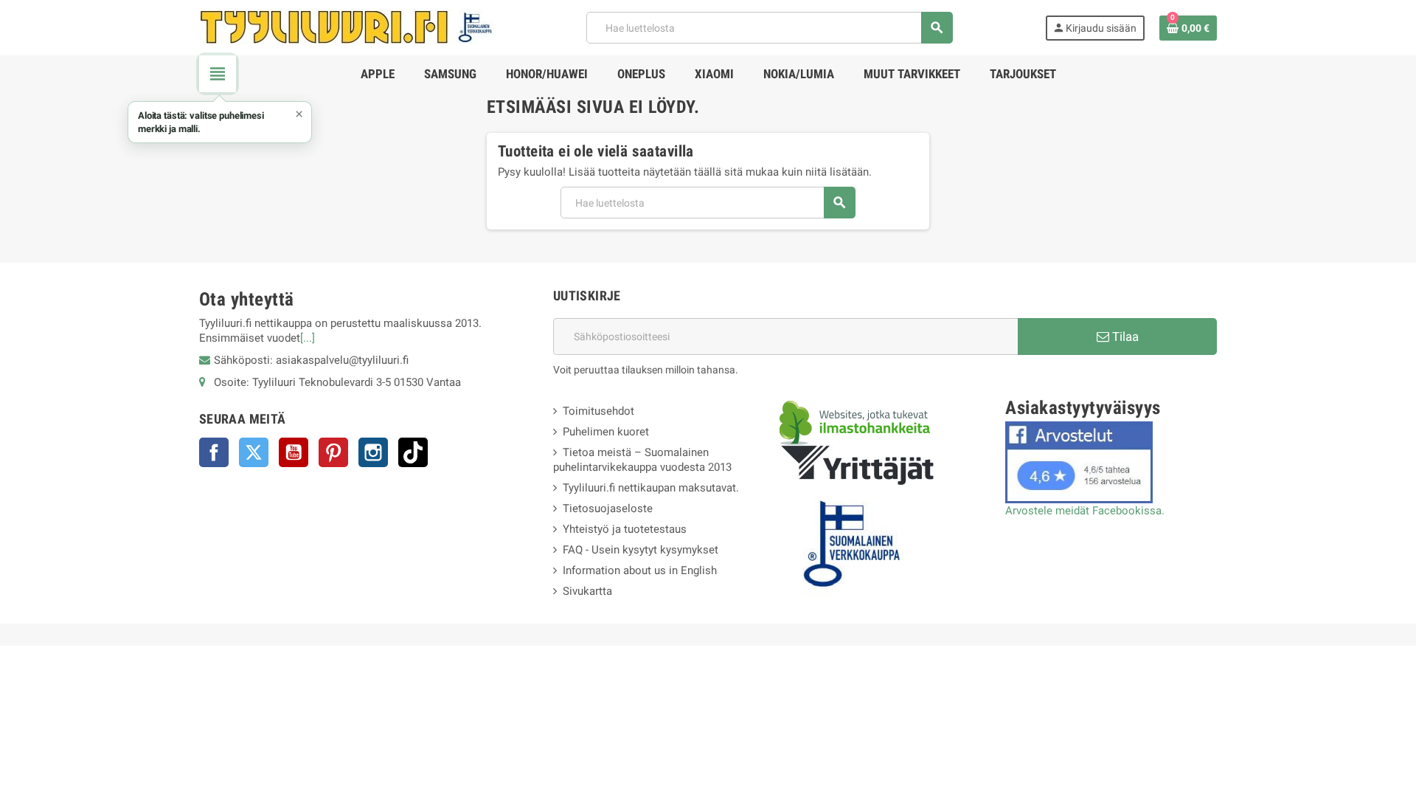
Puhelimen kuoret (606, 431)
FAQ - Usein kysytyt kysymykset (640, 549)
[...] (307, 338)
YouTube (293, 452)
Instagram (373, 452)
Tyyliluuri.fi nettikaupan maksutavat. (651, 487)
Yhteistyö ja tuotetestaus (625, 529)
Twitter (253, 452)
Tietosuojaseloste (608, 508)
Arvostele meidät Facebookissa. (1085, 510)
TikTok (413, 452)
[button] (220, 122)
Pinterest (333, 452)
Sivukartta (587, 591)
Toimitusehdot (598, 411)
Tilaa (1124, 336)
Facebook (214, 452)
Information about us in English (640, 570)
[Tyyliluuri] (346, 26)
